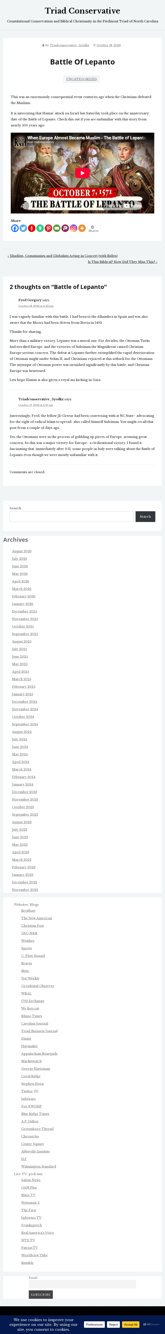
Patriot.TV (29, 1248)
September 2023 (25, 815)
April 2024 (20, 762)
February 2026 (23, 596)
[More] (82, 228)
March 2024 (21, 769)
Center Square (32, 1144)
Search (15, 508)
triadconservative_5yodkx (69, 45)
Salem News (30, 1180)
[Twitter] (23, 228)
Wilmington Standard (38, 1166)
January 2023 (22, 875)
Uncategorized (81, 79)
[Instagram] (73, 228)
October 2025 (23, 626)
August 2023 (22, 822)
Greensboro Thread (37, 1129)
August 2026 (22, 551)
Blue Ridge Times (35, 1114)
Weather (28, 941)
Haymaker (29, 1046)
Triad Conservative (82, 10)
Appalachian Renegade (39, 1054)
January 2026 (22, 604)
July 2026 (19, 559)
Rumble (27, 1263)
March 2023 (21, 860)
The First (28, 1210)
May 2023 (20, 845)
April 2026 (20, 581)
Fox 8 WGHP (31, 1106)
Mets (25, 971)
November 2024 (25, 709)
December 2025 (24, 611)
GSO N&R (29, 933)
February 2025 (23, 687)
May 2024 (20, 754)
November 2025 (25, 619)
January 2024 (22, 784)
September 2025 (25, 634)
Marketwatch (31, 1061)
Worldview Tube (34, 1255)
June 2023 (20, 837)
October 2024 (23, 717)
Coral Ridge (30, 1076)
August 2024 (22, 732)
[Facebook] (15, 228)
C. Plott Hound (33, 956)
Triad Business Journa (39, 1031)
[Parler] (65, 228)
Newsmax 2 (30, 1203)
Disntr (26, 1039)
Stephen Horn (32, 1084)
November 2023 (25, 799)
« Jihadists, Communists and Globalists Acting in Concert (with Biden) (63, 256)
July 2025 (19, 649)
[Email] (57, 228)
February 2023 (23, 867)
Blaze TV (28, 1195)
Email (33, 1277)
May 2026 (20, 574)
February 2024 (23, 777)
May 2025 (20, 664)
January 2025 (22, 694)
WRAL (26, 993)
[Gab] (40, 228)
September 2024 (25, 724)
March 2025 (21, 679)
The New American (36, 918)
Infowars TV (31, 1218)
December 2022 (24, 882)
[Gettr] (31, 228)
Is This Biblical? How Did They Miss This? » (122, 262)
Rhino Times (31, 1016)
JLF (24, 1159)
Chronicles (30, 1136)
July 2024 (19, 739)
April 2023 (20, 852)
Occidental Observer (37, 986)
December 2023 (24, 792)
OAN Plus (29, 1188)
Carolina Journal (34, 1023)
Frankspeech (31, 1225)
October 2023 (23, 807)
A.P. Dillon (29, 1121)
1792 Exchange (32, 1001)
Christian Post (32, 926)
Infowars (28, 1099)
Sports (26, 948)
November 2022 (25, 890)
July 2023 (19, 830)
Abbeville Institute (35, 1151)
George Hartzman (35, 1069)
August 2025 (21, 641)
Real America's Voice (37, 1233)
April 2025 (20, 672)
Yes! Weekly (30, 978)
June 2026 (20, 566)
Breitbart (28, 911)
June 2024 (20, 747)
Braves (26, 963)
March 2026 (21, 589)
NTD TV (28, 1240)
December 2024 (24, 702)
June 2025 (20, 657)
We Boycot (29, 1008)
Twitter (27, 1091)
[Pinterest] (48, 228)
